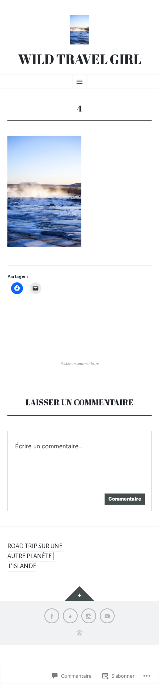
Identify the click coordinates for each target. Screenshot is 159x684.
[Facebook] (51, 615)
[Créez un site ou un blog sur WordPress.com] (79, 633)
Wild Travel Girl (79, 59)
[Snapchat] (70, 615)
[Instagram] (88, 615)
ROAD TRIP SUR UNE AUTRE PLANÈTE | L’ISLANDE (34, 556)
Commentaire (124, 499)
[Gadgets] (79, 593)
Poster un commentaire (79, 363)
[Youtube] (107, 615)
